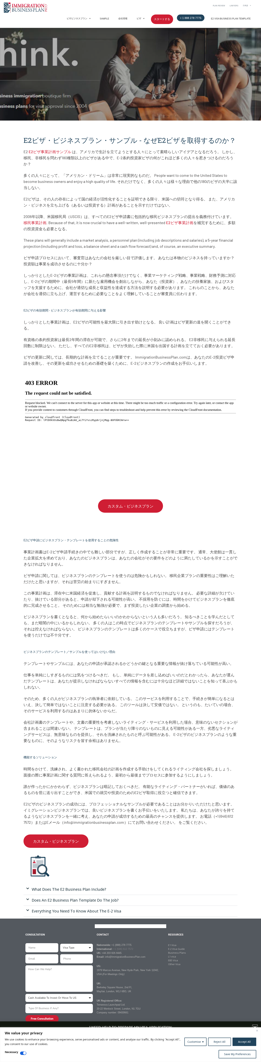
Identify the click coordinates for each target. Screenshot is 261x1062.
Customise (194, 1041)
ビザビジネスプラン (77, 18)
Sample (104, 18)
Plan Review (219, 6)
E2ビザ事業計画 (179, 222)
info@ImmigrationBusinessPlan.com (125, 956)
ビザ (139, 18)
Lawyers (234, 6)
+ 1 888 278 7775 (190, 17)
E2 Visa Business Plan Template (231, 18)
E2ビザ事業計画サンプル (50, 151)
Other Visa (174, 964)
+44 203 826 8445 (112, 953)
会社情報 (122, 18)
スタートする (162, 19)
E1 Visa (172, 945)
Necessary (11, 1052)
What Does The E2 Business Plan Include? (69, 889)
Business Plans (177, 952)
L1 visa (172, 956)
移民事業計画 (35, 222)
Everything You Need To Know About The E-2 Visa (76, 911)
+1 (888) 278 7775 (121, 945)
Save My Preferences (237, 1054)
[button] (130, 889)
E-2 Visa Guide (176, 949)
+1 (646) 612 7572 (123, 949)
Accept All (244, 1041)
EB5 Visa (173, 960)
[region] (130, 1044)
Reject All (219, 1041)
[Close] (257, 1030)
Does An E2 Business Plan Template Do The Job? (75, 900)
